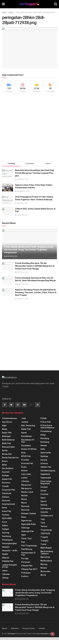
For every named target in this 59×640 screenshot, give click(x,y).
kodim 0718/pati (28, 449)
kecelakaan (26, 436)
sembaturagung (47, 470)
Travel (43, 544)
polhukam (26, 573)
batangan (6, 436)
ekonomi (6, 500)
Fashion (5, 515)
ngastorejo (26, 520)
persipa (24, 558)
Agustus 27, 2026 (22, 298)
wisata (43, 568)
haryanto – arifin (9, 550)
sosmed (44, 494)
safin (42, 449)
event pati (6, 511)
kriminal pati (27, 463)
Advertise (15, 628)
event (4, 508)
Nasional (25, 510)
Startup (43, 505)
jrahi (23, 418)
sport (43, 498)
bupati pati (7, 479)
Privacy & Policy (29, 628)
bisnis (5, 461)
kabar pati (26, 429)
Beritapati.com (46, 634)
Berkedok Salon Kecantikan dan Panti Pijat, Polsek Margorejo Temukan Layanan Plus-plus (34, 173)
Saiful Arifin (45, 453)
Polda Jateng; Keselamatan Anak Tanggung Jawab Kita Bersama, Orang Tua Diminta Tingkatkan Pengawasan (28, 250)
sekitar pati (45, 467)
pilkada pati (26, 566)
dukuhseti (6, 493)
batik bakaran (8, 440)
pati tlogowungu (29, 545)
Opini (23, 535)
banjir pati (7, 433)
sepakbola (45, 474)
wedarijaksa (46, 561)
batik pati (6, 443)
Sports (43, 501)
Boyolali (5, 472)
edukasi (5, 497)
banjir (4, 429)
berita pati (7, 454)
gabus (5, 525)
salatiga (44, 456)
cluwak (5, 486)
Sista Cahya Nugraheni (45, 482)
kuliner (24, 470)
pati (23, 542)
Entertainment (8, 504)
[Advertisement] (29, 127)
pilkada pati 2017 (29, 569)
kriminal (25, 460)
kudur (24, 467)
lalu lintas (26, 474)
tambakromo (46, 516)
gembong (6, 536)
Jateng (5, 578)
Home (4, 12)
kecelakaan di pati (27, 441)
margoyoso (26, 488)
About (4, 628)
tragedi (44, 537)
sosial (43, 491)
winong (43, 564)
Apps (4, 425)
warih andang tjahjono (46, 552)
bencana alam (8, 447)
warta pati (45, 557)
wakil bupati (46, 548)
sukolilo (44, 512)
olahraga (25, 528)
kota (23, 453)
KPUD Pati (26, 456)
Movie (24, 499)
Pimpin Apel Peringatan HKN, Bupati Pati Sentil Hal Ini (35, 12)
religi (43, 435)
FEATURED (7, 518)
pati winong (26, 549)
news (23, 517)
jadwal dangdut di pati (9, 566)
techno (43, 526)
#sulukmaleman (9, 418)
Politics (24, 576)
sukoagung (45, 508)
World (43, 575)
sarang (43, 460)
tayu (42, 519)
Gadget (5, 529)
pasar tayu (26, 538)
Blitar (4, 465)
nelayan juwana (28, 513)
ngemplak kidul (28, 524)
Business (6, 483)
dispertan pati (8, 490)
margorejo (26, 485)
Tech (42, 523)
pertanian (25, 562)
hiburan (5, 558)
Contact (42, 628)
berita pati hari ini (10, 458)
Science (44, 463)
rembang (44, 438)
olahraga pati (27, 531)
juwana (24, 422)
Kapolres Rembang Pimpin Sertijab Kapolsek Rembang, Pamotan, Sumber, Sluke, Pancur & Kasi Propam (35, 292)
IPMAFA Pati (7, 561)
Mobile (24, 495)
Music (24, 503)
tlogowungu (46, 530)
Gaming (5, 533)
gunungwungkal (9, 543)
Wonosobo (45, 571)
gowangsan (7, 540)
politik (43, 418)
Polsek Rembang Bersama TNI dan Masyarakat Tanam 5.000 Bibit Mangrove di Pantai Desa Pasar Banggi (34, 266)
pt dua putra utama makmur (47, 426)
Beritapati (11, 634)
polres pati (45, 422)
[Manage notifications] (52, 634)
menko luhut (27, 492)
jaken (5, 570)
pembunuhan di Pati (28, 554)
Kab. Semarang (28, 425)
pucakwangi (46, 431)
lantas (24, 478)
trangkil (44, 541)
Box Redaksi (7, 468)
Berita (11, 12)
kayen (24, 433)
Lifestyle (25, 481)
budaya (5, 475)
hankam (6, 547)
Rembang (44, 442)
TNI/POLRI (45, 533)
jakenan (6, 574)
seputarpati (45, 478)
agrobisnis (7, 422)
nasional (25, 506)
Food (4, 522)
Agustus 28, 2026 (11, 256)
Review (43, 445)
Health (5, 554)
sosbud (43, 487)
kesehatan (26, 445)
